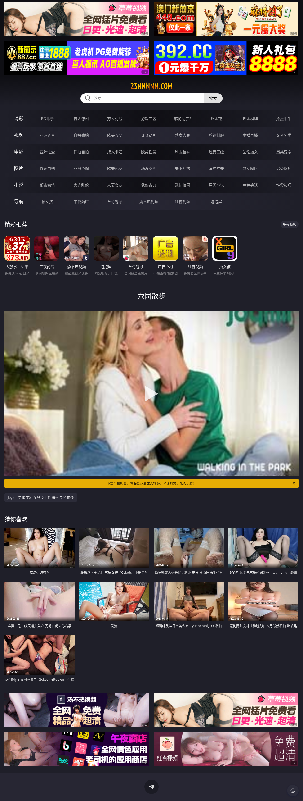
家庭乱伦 (81, 185)
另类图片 (283, 168)
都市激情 (47, 185)
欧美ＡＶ (114, 135)
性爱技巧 (283, 185)
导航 (18, 201)
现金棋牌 (250, 118)
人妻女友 (114, 185)
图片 (18, 168)
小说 (18, 185)
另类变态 (283, 152)
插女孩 (47, 201)
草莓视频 (114, 201)
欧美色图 (114, 168)
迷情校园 (182, 185)
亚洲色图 (81, 168)
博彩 (18, 118)
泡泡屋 (216, 201)
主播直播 (250, 135)
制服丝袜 (182, 152)
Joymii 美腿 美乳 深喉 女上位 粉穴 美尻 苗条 (41, 497)
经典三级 (216, 152)
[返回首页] (293, 790)
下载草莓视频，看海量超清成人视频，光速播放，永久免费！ (151, 483)
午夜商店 (81, 201)
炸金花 (216, 118)
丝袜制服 (216, 135)
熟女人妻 (182, 135)
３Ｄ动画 (148, 135)
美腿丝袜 (182, 168)
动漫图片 (148, 168)
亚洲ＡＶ (47, 135)
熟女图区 (250, 168)
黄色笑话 (250, 185)
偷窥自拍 (47, 168)
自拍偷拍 (81, 135)
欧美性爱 (148, 152)
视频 (18, 135)
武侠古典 (148, 185)
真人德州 (81, 118)
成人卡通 (114, 152)
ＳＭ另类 (283, 135)
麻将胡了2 (182, 118)
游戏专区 (148, 118)
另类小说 (216, 185)
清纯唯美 (216, 168)
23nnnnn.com (151, 86)
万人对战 (114, 118)
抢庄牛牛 (283, 118)
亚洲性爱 (47, 152)
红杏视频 (182, 201)
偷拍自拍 (81, 152)
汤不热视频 (148, 201)
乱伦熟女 (250, 152)
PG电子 (47, 118)
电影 (18, 152)
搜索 (213, 98)
